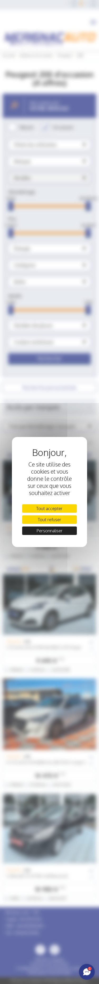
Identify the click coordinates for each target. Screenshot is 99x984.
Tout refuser (49, 519)
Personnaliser (49, 530)
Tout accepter (49, 508)
